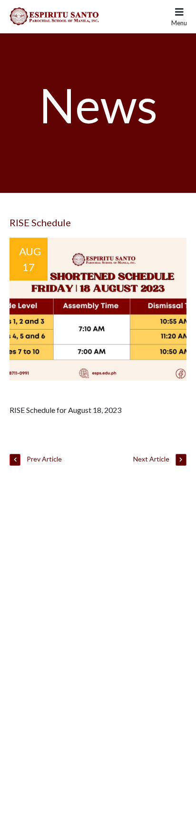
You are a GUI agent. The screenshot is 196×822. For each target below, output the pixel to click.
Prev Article (43, 459)
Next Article (152, 459)
